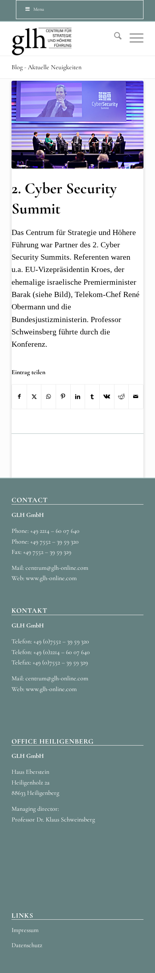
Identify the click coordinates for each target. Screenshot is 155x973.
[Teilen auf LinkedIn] (78, 397)
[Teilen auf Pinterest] (63, 397)
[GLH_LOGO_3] (64, 39)
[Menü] (132, 38)
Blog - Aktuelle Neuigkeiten (46, 67)
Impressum (25, 930)
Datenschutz (27, 945)
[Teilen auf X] (34, 397)
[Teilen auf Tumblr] (92, 397)
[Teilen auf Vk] (107, 397)
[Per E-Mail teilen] (136, 397)
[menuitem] (114, 38)
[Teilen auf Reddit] (121, 397)
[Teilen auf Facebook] (19, 397)
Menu (38, 9)
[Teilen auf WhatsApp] (48, 397)
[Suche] (114, 38)
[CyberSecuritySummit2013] (77, 125)
